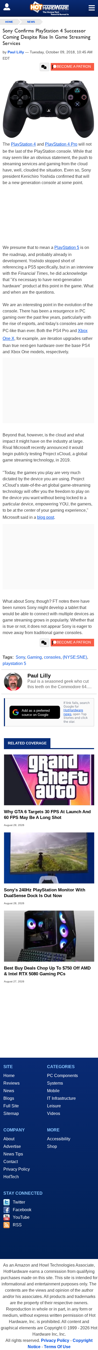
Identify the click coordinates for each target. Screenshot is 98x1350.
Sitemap (11, 1113)
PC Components (62, 1075)
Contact (10, 1161)
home (9, 21)
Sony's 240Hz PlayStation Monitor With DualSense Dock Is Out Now (44, 892)
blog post (45, 517)
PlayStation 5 (66, 247)
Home (9, 1075)
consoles (52, 657)
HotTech (11, 1177)
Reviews (11, 1083)
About (8, 1139)
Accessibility (58, 1139)
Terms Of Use (57, 1347)
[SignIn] (10, 7)
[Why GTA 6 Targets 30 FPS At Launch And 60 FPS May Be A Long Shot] (49, 779)
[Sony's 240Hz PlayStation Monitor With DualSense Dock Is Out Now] (49, 858)
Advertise (12, 1146)
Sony (20, 657)
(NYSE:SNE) (75, 657)
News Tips (13, 1154)
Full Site (11, 1106)
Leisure (54, 1106)
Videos (53, 1113)
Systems (55, 1083)
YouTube (21, 1217)
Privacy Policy (16, 1169)
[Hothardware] (49, 8)
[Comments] (44, 67)
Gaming (34, 657)
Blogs (8, 1098)
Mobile (53, 1091)
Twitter (19, 1202)
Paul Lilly (39, 676)
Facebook (22, 1209)
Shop (52, 1146)
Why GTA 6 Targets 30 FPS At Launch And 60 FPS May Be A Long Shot (47, 814)
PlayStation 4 (23, 144)
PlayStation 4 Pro (61, 144)
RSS (17, 1225)
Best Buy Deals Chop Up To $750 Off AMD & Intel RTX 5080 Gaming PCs (47, 971)
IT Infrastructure (61, 1098)
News (31, 21)
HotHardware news (73, 712)
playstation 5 (14, 663)
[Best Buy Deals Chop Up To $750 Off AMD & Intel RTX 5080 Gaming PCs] (49, 936)
